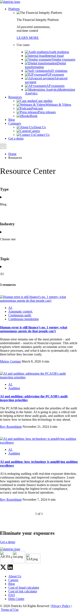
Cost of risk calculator (22, 591)
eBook (33, 116)
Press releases (47, 112)
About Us (39, 127)
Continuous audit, (20, 315)
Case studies (44, 101)
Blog (11, 119)
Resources (15, 97)
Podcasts (37, 108)
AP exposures (55, 86)
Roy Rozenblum (11, 426)
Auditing (14, 388)
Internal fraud (55, 55)
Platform (14, 9)
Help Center (16, 599)
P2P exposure (55, 74)
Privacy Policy (61, 606)
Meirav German (10, 361)
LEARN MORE (28, 37)
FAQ (11, 595)
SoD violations (57, 71)
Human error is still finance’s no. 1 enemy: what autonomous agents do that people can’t (33, 329)
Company (14, 123)
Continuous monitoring (23, 319)
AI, (10, 307)
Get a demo (16, 138)
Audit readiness (59, 52)
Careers (35, 131)
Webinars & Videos (58, 104)
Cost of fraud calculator (23, 587)
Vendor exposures (63, 59)
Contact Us (42, 134)
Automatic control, (20, 311)
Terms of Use (10, 609)
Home (12, 154)
